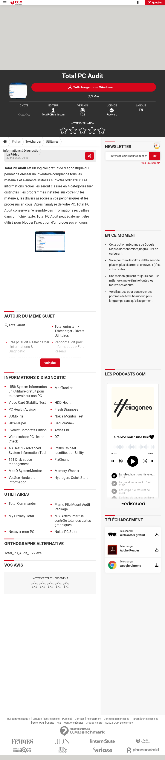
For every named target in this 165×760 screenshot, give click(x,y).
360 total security (68, 358)
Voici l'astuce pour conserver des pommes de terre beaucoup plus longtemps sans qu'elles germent (131, 296)
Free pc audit (18, 342)
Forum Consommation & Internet (28, 365)
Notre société (52, 718)
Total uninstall (65, 326)
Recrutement (94, 718)
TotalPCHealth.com (53, 114)
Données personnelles (116, 718)
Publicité (67, 718)
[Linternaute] (102, 741)
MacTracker (63, 388)
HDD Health (63, 402)
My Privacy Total (21, 516)
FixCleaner (62, 460)
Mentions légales (73, 722)
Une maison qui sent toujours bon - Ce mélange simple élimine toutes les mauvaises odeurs (134, 280)
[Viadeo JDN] (62, 750)
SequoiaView (64, 423)
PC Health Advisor (22, 409)
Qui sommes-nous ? (18, 718)
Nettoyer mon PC (21, 532)
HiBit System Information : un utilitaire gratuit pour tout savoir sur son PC (29, 391)
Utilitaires (52, 141)
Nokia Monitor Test (69, 416)
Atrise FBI (62, 430)
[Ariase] (102, 750)
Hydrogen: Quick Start (71, 478)
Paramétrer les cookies (145, 718)
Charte (50, 722)
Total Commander (22, 503)
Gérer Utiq (38, 722)
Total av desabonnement (27, 358)
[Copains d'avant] (22, 750)
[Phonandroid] (143, 750)
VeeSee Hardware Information (22, 480)
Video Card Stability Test (27, 402)
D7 (57, 437)
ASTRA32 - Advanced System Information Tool (27, 450)
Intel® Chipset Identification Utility (69, 450)
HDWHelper (17, 423)
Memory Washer (67, 471)
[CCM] (16, 2)
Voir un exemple (150, 163)
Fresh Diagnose (66, 409)
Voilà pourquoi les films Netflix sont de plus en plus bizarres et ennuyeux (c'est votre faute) (135, 265)
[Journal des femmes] (22, 741)
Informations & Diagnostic (20, 150)
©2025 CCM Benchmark (119, 722)
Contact (79, 718)
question (157, 2)
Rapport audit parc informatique (69, 344)
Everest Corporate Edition (28, 430)
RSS (59, 722)
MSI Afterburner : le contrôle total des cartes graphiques (73, 520)
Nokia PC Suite (66, 532)
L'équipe (37, 718)
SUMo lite (16, 416)
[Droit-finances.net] (143, 741)
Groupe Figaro (94, 722)
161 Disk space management (20, 462)
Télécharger (33, 141)
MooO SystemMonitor (25, 471)
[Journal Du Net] (62, 741)
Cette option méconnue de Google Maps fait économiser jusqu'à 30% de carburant (133, 249)
